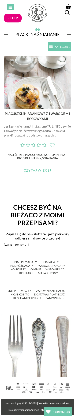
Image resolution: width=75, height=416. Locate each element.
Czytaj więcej (37, 170)
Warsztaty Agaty (51, 265)
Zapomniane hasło (50, 290)
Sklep (12, 290)
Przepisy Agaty (25, 262)
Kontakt (26, 273)
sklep (13, 18)
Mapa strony (48, 273)
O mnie (36, 269)
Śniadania (50, 158)
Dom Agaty (50, 262)
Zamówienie (54, 298)
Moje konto (19, 294)
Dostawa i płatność (49, 294)
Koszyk (25, 290)
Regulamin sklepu (27, 298)
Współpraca (55, 269)
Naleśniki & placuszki (24, 154)
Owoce (46, 154)
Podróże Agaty (22, 265)
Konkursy (18, 269)
